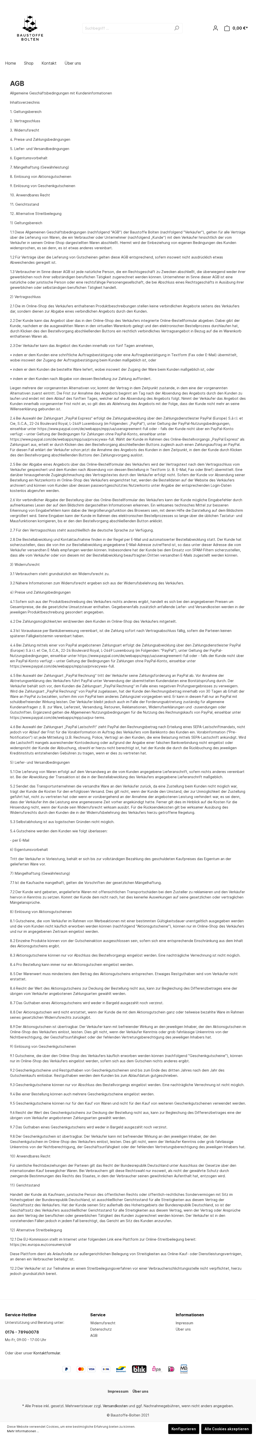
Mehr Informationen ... (23, 1431)
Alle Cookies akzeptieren (226, 1429)
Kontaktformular (47, 1353)
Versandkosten (115, 1406)
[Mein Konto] (215, 28)
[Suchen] (176, 28)
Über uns (183, 1329)
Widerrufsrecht (103, 1323)
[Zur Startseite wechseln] (30, 27)
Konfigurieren (184, 1429)
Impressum (184, 1323)
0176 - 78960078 (22, 1332)
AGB (94, 1335)
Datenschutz (101, 1329)
